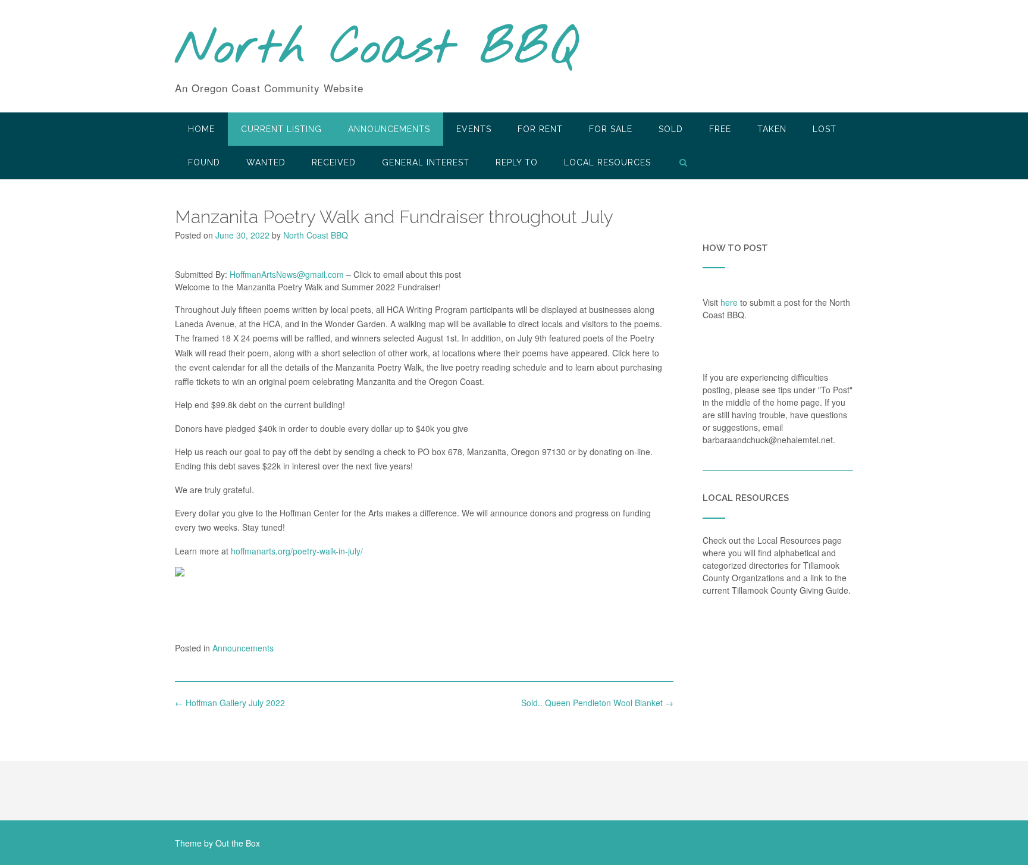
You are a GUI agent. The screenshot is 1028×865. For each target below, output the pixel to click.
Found (204, 162)
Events (473, 129)
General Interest (425, 162)
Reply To (517, 162)
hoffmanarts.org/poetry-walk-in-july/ (297, 551)
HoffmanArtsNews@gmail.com (287, 274)
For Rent (540, 129)
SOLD (671, 129)
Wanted (266, 162)
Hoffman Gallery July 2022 (230, 703)
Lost (824, 129)
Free (720, 129)
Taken (771, 129)
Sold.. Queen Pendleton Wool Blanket (597, 703)
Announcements (389, 129)
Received (334, 162)
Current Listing (281, 129)
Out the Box (237, 843)
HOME (201, 129)
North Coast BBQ (376, 49)
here (729, 302)
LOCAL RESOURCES (607, 162)
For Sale (610, 129)
